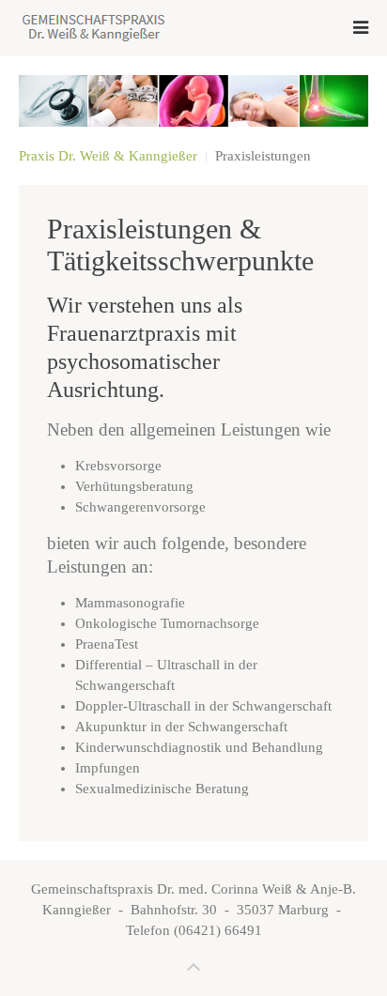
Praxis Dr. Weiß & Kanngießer (108, 155)
